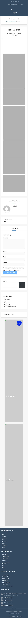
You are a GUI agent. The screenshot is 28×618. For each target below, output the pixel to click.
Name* (4, 251)
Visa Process (10, 480)
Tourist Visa (5, 558)
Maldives (4, 541)
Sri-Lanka (4, 545)
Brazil (3, 547)
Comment (5, 238)
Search (4, 281)
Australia (4, 538)
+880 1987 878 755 (8, 597)
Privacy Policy (18, 616)
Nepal (3, 543)
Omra (3, 567)
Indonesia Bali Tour (6, 576)
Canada (4, 536)
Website (5, 262)
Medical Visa (5, 554)
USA (3, 534)
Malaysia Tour (5, 575)
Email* (4, 256)
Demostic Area (7, 304)
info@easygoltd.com (8, 602)
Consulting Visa (5, 562)
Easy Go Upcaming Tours (10, 306)
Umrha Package (6, 582)
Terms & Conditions (11, 616)
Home (7, 21)
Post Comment (11, 272)
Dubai (3, 540)
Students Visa (5, 556)
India (5, 301)
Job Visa (4, 560)
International (12, 21)
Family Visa (4, 563)
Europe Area (7, 303)
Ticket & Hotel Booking (7, 586)
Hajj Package (10, 396)
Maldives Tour (5, 578)
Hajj (3, 565)
